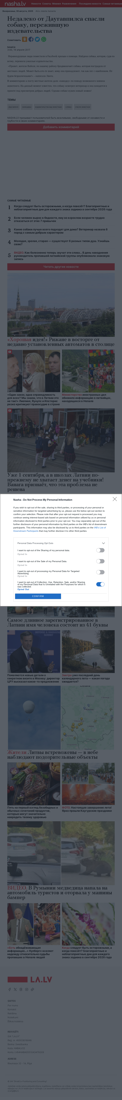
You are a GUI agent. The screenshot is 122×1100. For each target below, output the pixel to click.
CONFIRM (38, 596)
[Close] (116, 500)
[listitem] (61, 543)
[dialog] (61, 550)
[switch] (100, 550)
